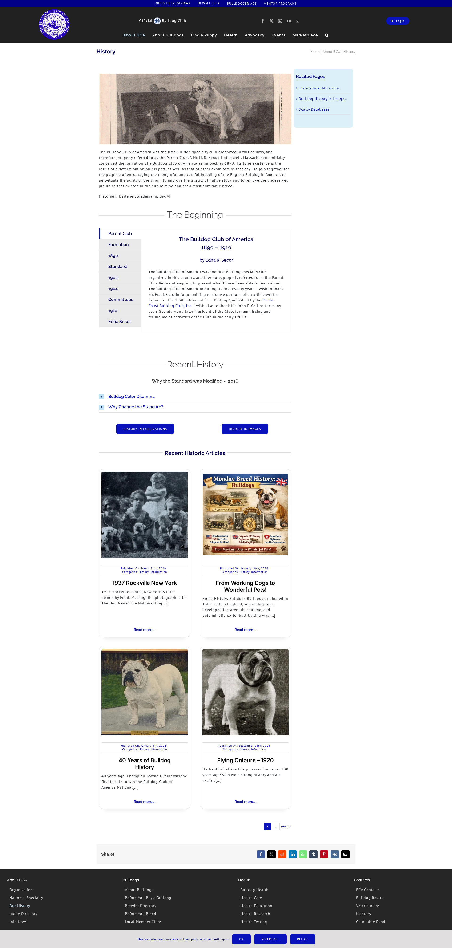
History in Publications (319, 88)
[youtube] (289, 21)
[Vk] (334, 854)
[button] (327, 35)
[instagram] (280, 21)
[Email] (345, 854)
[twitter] (272, 21)
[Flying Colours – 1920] (245, 652)
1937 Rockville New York (144, 582)
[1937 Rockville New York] (144, 474)
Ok (241, 939)
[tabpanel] (216, 280)
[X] (271, 854)
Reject (302, 939)
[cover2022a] (54, 11)
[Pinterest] (324, 854)
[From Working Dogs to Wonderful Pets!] (245, 474)
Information (158, 572)
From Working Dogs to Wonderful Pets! (245, 586)
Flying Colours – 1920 (245, 760)
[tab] (120, 233)
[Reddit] (282, 854)
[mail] (298, 21)
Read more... (145, 629)
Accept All (270, 939)
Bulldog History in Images (322, 98)
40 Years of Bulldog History (145, 763)
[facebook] (263, 21)
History (144, 572)
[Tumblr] (313, 854)
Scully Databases (314, 109)
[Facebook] (261, 854)
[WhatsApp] (303, 854)
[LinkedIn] (292, 854)
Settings (219, 939)
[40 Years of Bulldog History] (144, 652)
